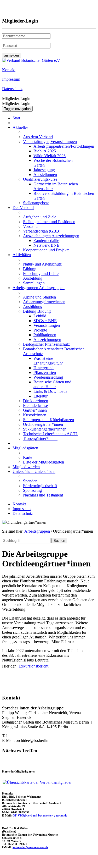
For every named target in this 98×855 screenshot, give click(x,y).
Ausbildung (32, 278)
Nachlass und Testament (43, 495)
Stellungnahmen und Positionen (49, 221)
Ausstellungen (45, 174)
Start (16, 118)
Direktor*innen (35, 401)
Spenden (30, 481)
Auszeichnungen (37, 236)
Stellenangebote (36, 203)
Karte (27, 457)
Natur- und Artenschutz (42, 264)
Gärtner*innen (35, 410)
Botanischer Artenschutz (43, 349)
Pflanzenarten (44, 372)
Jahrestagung (44, 170)
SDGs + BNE (45, 320)
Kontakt (19, 504)
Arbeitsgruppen (37, 531)
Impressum (22, 508)
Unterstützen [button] (23, 471)
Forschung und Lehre (41, 273)
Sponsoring (32, 490)
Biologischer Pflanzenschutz (46, 344)
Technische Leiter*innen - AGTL (50, 434)
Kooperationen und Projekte (46, 250)
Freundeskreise (35, 405)
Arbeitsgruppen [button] (26, 287)
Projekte (40, 330)
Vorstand (30, 226)
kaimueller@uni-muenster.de (30, 847)
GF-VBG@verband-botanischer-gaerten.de (40, 815)
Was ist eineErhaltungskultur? (48, 360)
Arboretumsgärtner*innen (44, 302)
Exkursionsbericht (33, 666)
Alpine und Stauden (39, 297)
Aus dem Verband (38, 137)
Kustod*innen (34, 415)
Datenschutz (23, 513)
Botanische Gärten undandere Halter (52, 384)
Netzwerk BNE (46, 245)
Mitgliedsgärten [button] (25, 448)
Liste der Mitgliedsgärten (43, 462)
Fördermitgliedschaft (40, 485)
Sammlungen (34, 283)
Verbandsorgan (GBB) (41, 231)
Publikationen (44, 335)
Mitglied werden (26, 467)
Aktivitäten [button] (22, 254)
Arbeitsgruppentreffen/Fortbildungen (63, 146)
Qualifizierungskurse (40, 179)
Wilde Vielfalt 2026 (49, 155)
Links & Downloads (50, 391)
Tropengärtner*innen (40, 438)
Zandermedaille (46, 240)
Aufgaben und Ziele (39, 217)
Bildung (29, 269)
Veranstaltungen (36, 141)
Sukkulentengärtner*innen (44, 429)
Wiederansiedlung (48, 377)
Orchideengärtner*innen (43, 424)
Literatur (40, 396)
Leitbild (39, 316)
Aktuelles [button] (20, 127)
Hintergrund (43, 368)
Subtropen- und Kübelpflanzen (48, 419)
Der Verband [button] (23, 207)
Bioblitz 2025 (44, 151)
